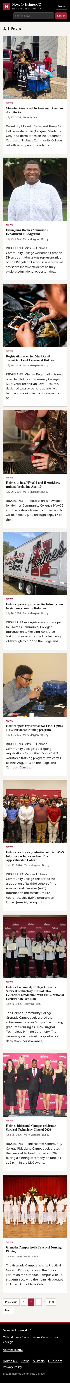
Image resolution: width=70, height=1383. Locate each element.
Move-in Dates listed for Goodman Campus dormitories (34, 110)
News (25, 1361)
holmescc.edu (13, 1350)
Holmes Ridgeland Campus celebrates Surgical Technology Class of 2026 (31, 1127)
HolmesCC (10, 1361)
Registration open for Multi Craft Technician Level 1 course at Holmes (30, 358)
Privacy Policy (12, 1367)
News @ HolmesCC (26, 4)
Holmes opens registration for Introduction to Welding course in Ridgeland (34, 606)
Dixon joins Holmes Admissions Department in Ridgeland (26, 231)
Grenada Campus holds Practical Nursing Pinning (34, 1249)
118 (51, 1302)
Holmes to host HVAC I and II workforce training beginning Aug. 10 (33, 484)
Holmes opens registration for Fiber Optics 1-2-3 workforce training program (34, 727)
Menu (61, 6)
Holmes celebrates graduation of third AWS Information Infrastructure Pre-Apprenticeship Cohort (35, 856)
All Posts (39, 1361)
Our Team (55, 1361)
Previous (11, 1302)
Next (8, 1310)
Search (61, 15)
